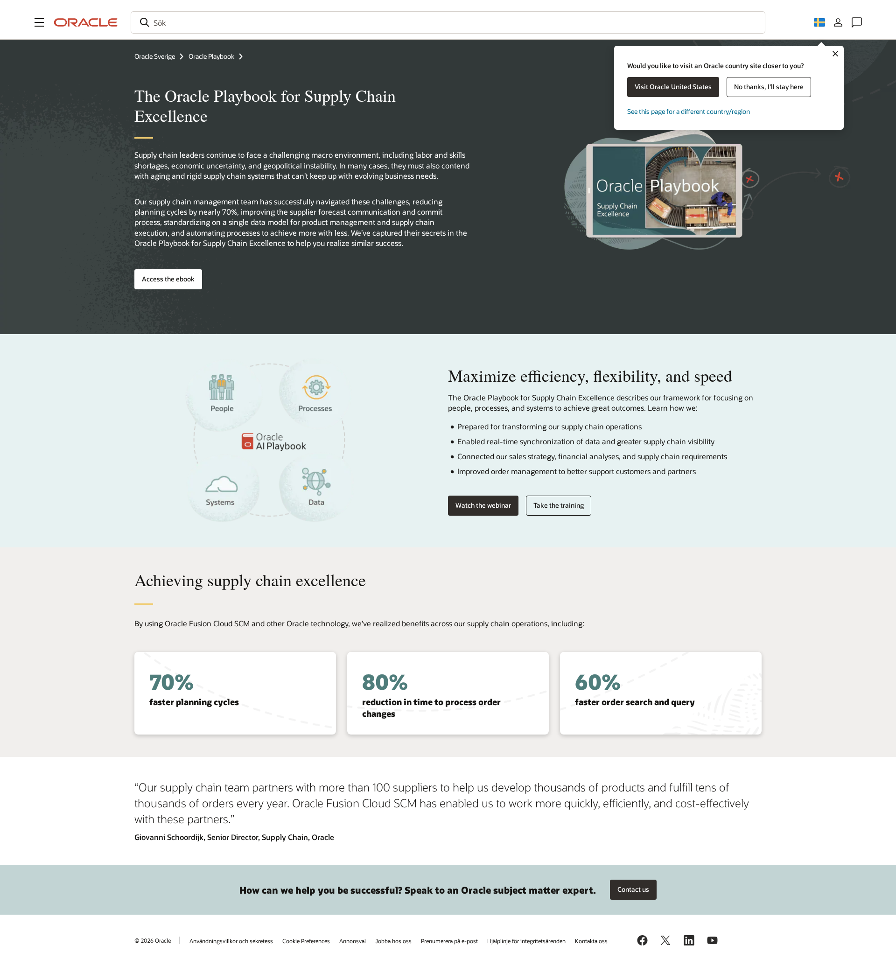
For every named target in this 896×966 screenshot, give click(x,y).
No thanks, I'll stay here (769, 86)
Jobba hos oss (393, 941)
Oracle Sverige (154, 56)
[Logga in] (838, 22)
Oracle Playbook (211, 56)
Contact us (633, 889)
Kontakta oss (591, 941)
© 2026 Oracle (152, 940)
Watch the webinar (483, 505)
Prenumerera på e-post (449, 941)
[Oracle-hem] (85, 22)
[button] (39, 22)
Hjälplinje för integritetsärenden (526, 941)
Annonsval (352, 941)
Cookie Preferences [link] (306, 941)
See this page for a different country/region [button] (688, 111)
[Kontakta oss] (856, 22)
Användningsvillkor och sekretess (231, 941)
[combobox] (448, 22)
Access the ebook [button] (168, 278)
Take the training (558, 505)
